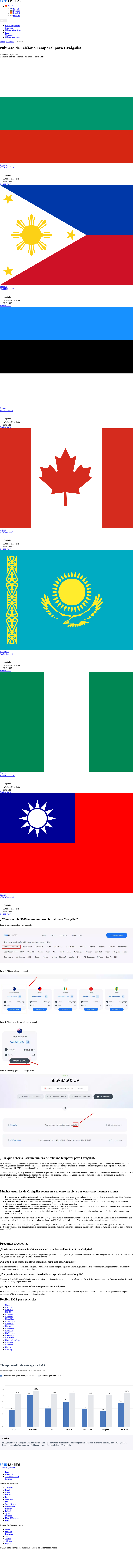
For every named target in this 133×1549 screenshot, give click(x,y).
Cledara (8, 1305)
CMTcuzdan (10, 1333)
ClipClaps (9, 1310)
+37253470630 (6, 410)
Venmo (8, 1536)
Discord (8, 1532)
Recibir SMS (5, 184)
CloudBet (9, 1314)
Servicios (10, 42)
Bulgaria (3, 165)
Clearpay (9, 1347)
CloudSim (9, 1324)
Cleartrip (8, 1349)
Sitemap (8, 1479)
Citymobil (9, 1317)
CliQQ (8, 1312)
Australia (9, 1488)
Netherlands (10, 1506)
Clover (8, 1326)
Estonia (3, 408)
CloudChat (9, 1319)
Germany (9, 1499)
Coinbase (9, 1345)
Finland (8, 1495)
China (7, 1492)
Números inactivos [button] (13, 30)
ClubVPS (9, 1331)
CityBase (9, 1342)
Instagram (9, 1534)
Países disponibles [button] (12, 25)
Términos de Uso (12, 1476)
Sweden (8, 1516)
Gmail (7, 1529)
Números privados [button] (12, 37)
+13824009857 (6, 532)
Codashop (9, 1335)
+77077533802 (6, 654)
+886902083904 (7, 897)
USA (7, 1520)
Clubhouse (9, 1328)
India (7, 1502)
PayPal (8, 1543)
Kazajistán (4, 651)
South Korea (10, 1504)
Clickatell (9, 1307)
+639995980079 (7, 289)
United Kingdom (12, 1518)
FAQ (7, 1472)
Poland (8, 1511)
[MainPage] (10, 2)
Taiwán (3, 895)
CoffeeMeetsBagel (13, 1340)
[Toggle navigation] (3, 20)
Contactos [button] (9, 35)
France (8, 1497)
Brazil (7, 1490)
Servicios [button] (9, 28)
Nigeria (3, 773)
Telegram (9, 1541)
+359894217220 (7, 167)
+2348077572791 (7, 775)
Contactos (9, 1474)
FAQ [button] (7, 32)
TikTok (8, 1539)
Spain (7, 1513)
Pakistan (8, 1509)
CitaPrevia (9, 1338)
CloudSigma (10, 1321)
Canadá (3, 530)
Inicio (2, 42)
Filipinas (3, 286)
